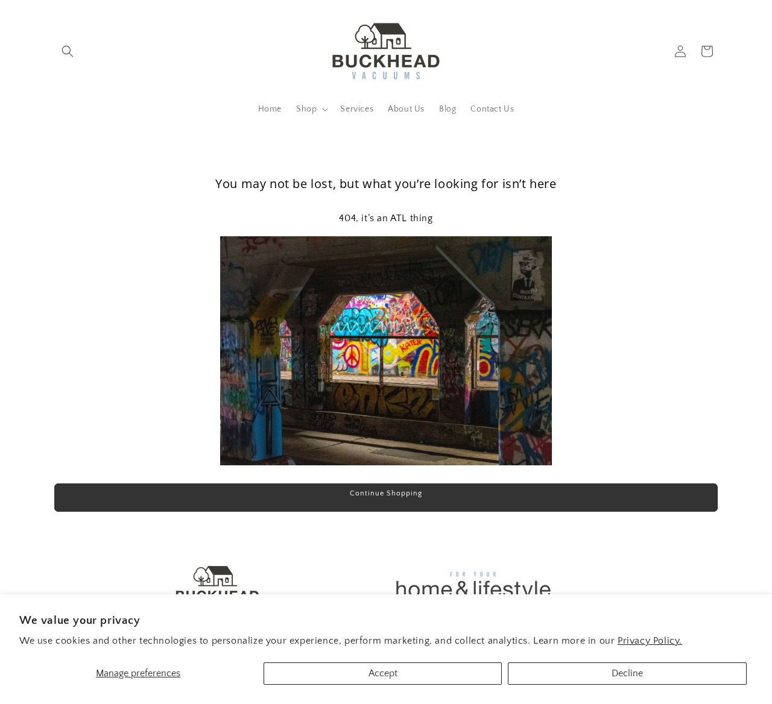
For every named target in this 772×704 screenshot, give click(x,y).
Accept (383, 673)
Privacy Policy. (650, 640)
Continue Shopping (386, 493)
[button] (67, 51)
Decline (627, 673)
